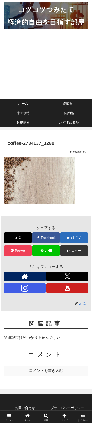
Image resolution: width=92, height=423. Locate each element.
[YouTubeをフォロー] (67, 288)
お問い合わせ (25, 408)
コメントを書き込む (46, 371)
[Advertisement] (46, 65)
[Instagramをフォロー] (25, 288)
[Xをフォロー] (67, 276)
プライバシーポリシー (67, 408)
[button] (74, 250)
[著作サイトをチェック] (25, 276)
